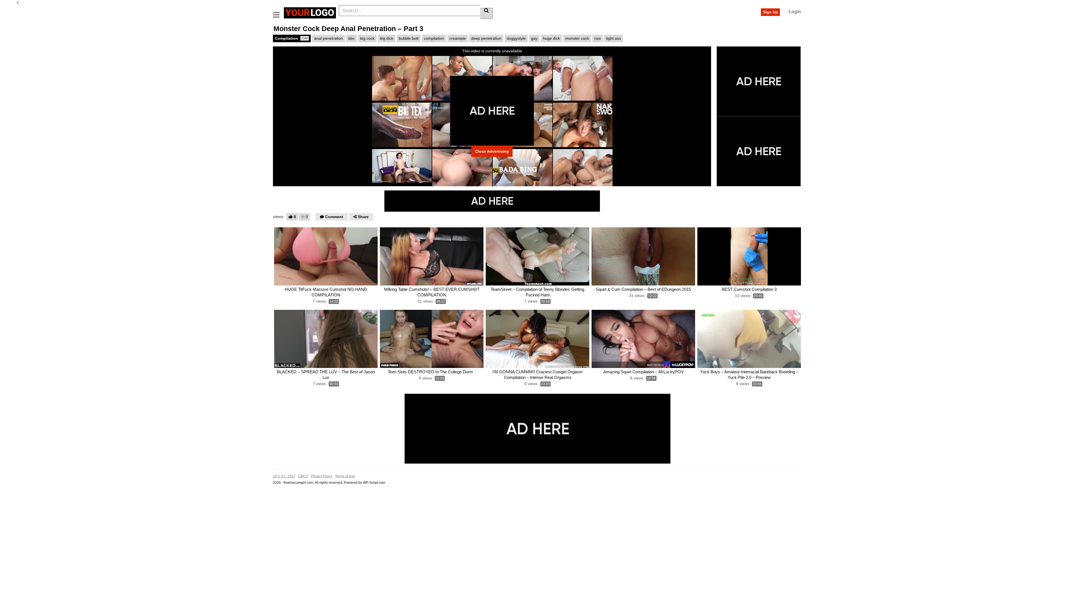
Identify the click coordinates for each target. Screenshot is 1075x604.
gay (534, 38)
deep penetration (486, 38)
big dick (386, 38)
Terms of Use (345, 476)
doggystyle (516, 38)
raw (597, 38)
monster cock (577, 38)
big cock (367, 38)
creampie (457, 38)
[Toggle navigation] (278, 12)
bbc (351, 38)
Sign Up (770, 12)
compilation (434, 38)
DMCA (303, 476)
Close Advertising (492, 151)
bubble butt (409, 38)
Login (795, 11)
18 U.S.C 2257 (284, 476)
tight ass (613, 38)
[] (486, 13)
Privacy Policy (321, 476)
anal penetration (328, 38)
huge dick (551, 38)
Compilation (291, 38)
